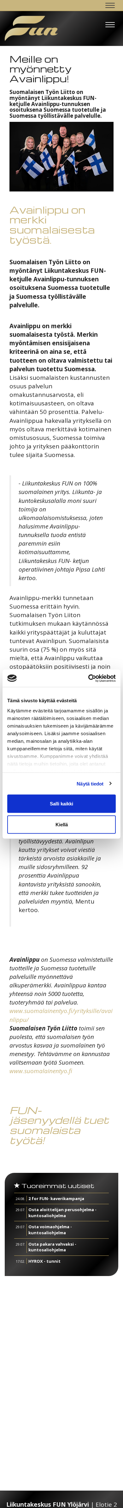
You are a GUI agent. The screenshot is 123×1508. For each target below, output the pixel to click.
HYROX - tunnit (44, 1261)
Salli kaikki (61, 803)
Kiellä (62, 824)
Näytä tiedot (90, 783)
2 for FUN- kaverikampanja (56, 1198)
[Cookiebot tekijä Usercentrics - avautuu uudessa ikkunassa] (88, 678)
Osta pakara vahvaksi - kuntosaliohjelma (52, 1247)
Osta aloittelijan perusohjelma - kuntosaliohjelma (62, 1212)
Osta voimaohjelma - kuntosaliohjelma (50, 1230)
